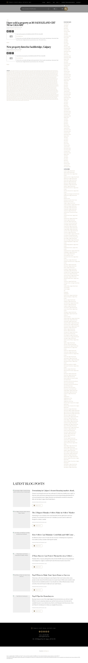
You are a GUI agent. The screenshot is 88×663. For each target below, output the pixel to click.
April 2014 (66, 123)
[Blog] (48, 631)
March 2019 (66, 54)
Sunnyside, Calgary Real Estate (48, 96)
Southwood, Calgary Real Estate (46, 95)
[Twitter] (42, 631)
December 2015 (67, 92)
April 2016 (66, 86)
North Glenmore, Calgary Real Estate (71, 336)
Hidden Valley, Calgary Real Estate (71, 286)
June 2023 (66, 34)
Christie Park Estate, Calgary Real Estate (26, 74)
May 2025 (66, 26)
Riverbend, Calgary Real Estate (70, 373)
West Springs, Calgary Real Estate (71, 453)
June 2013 (66, 139)
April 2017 (66, 68)
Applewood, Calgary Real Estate (51, 70)
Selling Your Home (19, 93)
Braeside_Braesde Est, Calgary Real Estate (12, 72)
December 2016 (67, 74)
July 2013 (66, 137)
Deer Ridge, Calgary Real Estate (52, 76)
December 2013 (67, 129)
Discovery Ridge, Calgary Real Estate (12, 77)
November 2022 (67, 36)
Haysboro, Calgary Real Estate (70, 281)
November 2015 (67, 94)
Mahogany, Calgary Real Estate (70, 312)
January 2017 (66, 72)
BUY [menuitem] (54, 2)
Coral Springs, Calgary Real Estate (37, 75)
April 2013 (66, 142)
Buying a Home (42, 72)
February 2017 (67, 71)
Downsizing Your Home (32, 78)
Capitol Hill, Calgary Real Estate (31, 73)
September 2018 (67, 57)
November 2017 (67, 63)
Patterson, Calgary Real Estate (70, 350)
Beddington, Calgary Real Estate (34, 71)
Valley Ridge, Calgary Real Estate (11, 98)
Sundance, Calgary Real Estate (32, 96)
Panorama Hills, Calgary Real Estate (71, 345)
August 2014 (66, 117)
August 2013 (66, 135)
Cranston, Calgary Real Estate (14, 76)
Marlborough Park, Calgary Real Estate (71, 318)
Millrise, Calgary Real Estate (69, 329)
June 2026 (66, 25)
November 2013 (67, 131)
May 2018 (66, 62)
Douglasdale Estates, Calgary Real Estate (45, 77)
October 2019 (67, 49)
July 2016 (66, 82)
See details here (19, 36)
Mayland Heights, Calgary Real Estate (71, 322)
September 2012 (67, 152)
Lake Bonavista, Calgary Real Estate (71, 302)
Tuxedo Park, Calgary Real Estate (33, 97)
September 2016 (67, 79)
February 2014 (67, 126)
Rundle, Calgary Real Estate (69, 376)
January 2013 (66, 146)
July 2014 (66, 119)
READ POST (38, 505)
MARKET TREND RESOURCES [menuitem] (68, 2)
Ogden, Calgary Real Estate (69, 342)
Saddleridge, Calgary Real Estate (15, 28)
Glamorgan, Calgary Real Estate (42, 80)
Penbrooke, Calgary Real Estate (70, 352)
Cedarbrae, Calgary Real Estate (48, 73)
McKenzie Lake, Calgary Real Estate (71, 324)
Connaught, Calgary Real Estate (19, 75)
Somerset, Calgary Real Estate (18, 95)
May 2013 (66, 140)
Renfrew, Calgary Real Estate (70, 368)
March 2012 (66, 162)
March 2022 (66, 37)
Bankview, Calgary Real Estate (26, 71)
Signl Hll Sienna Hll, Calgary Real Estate (31, 94)
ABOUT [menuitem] (48, 2)
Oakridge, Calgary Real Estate (70, 338)
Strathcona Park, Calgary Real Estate (22, 96)
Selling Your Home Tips (26, 93)
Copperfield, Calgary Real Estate (28, 75)
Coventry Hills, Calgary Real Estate (71, 230)
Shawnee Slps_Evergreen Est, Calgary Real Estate (49, 93)
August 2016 (66, 80)
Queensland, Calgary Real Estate (70, 358)
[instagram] (44, 631)
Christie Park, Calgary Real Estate (36, 74)
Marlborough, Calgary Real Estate (70, 319)
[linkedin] (46, 631)
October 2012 (67, 151)
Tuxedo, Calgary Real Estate (42, 97)
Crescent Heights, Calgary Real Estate (23, 76)
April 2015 (66, 105)
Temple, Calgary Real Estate (12, 97)
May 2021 (66, 42)
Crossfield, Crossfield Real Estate (33, 76)
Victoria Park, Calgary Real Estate (27, 98)
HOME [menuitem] (43, 2)
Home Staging (67, 289)
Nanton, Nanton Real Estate (69, 333)
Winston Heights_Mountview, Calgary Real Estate (47, 99)
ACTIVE (62, 5)
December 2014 (67, 111)
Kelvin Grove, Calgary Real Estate (70, 295)
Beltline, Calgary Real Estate (43, 71)
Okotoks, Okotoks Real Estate (70, 344)
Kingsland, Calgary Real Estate (70, 301)
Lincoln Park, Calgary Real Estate (70, 307)
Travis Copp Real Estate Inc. (20, 2)
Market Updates (67, 316)
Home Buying (66, 287)
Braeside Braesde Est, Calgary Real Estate (52, 71)
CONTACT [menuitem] (78, 2)
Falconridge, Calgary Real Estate (70, 270)
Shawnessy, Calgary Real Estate (11, 94)
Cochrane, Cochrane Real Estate (11, 75)
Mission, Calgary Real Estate (69, 330)
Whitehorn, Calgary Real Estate (13, 99)
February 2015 (67, 108)
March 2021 (66, 43)
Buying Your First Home (68, 201)
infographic (66, 292)
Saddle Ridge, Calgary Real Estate (70, 390)
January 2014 (66, 128)
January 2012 (66, 165)
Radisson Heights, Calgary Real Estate (71, 359)
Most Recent (66, 23)
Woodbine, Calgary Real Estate (16, 100)
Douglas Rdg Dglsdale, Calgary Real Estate (22, 77)
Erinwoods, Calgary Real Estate (30, 79)
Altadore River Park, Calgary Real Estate (31, 70)
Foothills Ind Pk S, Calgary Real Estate (14, 80)
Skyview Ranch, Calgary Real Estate (71, 416)
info (64, 290)
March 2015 (66, 106)
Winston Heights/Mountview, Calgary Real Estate (34, 99)
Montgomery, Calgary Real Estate (70, 332)
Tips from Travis (18, 97)
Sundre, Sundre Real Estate (40, 96)
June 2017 (66, 66)
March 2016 (66, 88)
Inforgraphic (66, 293)
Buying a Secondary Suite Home (48, 72)
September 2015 (67, 97)
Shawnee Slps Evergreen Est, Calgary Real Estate (36, 93)
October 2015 (67, 96)
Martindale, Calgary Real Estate (70, 321)
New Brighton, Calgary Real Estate (71, 335)
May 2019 (66, 53)
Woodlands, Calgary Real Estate (25, 100)
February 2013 (67, 145)
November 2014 (67, 112)
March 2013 (66, 143)
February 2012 (67, 163)
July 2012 (66, 155)
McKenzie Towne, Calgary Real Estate (71, 326)
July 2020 (66, 45)
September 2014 (67, 116)
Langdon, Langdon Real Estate (70, 306)
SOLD (67, 5)
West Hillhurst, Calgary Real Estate (45, 98)
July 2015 (66, 100)
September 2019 (67, 51)
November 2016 (67, 76)
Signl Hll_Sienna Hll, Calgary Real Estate (42, 94)
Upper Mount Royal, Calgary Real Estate (51, 97)
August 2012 (66, 154)
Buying (38, 72)
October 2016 (67, 77)
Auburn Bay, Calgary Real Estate (70, 180)
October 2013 (67, 132)
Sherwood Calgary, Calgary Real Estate (20, 94)
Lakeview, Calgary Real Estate (70, 304)
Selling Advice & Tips (14, 93)
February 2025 (67, 31)
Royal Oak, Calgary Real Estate (70, 375)
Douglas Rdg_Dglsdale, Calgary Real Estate (34, 77)
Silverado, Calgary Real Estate (52, 94)
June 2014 (66, 120)
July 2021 (66, 39)
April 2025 (66, 28)
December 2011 (67, 166)
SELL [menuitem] (57, 2)
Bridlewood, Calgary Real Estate (33, 72)
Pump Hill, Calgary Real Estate (70, 356)
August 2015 (66, 99)
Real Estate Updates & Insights (70, 364)
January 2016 (66, 91)
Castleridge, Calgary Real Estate (39, 73)
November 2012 (67, 149)
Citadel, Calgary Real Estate (45, 74)
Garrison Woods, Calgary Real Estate (33, 80)
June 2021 (66, 40)
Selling (65, 395)
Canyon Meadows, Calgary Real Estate (21, 73)
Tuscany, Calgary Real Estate (25, 97)
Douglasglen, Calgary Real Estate (16, 78)
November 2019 (67, 48)
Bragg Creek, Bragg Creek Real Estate (23, 72)
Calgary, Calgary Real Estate (12, 73)
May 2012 (66, 158)
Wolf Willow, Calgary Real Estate (70, 464)
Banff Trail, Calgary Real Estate (17, 71)
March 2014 (66, 125)
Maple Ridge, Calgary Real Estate (70, 313)
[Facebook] (40, 631)
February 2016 (67, 89)
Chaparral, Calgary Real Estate (70, 210)
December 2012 (67, 148)
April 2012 (66, 160)
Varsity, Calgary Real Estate (19, 98)
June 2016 (66, 83)
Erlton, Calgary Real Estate (37, 79)
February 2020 (67, 46)
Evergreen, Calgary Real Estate (46, 79)
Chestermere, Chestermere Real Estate (15, 74)
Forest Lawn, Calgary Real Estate (23, 80)
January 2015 (66, 109)
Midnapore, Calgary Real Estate (70, 327)
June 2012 (66, 157)
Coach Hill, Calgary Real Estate (53, 74)
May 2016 (66, 85)
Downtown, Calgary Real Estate (51, 78)
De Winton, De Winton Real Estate (43, 76)
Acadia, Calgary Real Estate (14, 70)
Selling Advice (9, 93)
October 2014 (67, 114)
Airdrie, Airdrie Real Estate (21, 70)
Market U (66, 315)
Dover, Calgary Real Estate (24, 78)
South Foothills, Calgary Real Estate (36, 95)
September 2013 (67, 134)
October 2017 (67, 65)
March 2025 (66, 29)
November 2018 (67, 56)
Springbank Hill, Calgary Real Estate (71, 424)
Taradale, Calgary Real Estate (70, 433)
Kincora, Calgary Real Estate (69, 299)
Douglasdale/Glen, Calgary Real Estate (71, 250)
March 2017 (66, 69)
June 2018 (66, 60)
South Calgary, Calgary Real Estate (26, 95)
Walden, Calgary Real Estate (36, 98)
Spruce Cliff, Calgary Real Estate (13, 96)
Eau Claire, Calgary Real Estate (21, 79)
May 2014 (66, 122)
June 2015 (66, 102)
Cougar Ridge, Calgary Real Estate (47, 75)
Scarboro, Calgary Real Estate (70, 393)
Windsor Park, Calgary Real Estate (22, 99)
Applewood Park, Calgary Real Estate (42, 70)
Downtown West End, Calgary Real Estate (41, 78)
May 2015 (66, 103)
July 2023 (66, 33)
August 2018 (66, 59)
